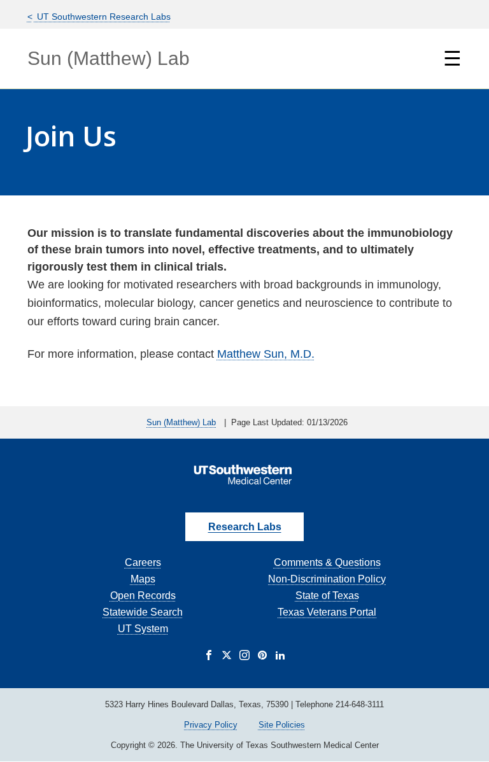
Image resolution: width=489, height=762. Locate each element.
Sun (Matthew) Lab (108, 58)
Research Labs (244, 526)
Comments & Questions (327, 562)
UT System (143, 628)
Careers (143, 562)
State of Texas (327, 595)
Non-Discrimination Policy (327, 579)
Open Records (143, 595)
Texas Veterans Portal (327, 612)
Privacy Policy (210, 725)
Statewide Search (143, 612)
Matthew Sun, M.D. (266, 354)
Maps (143, 579)
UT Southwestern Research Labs (102, 16)
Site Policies (282, 725)
